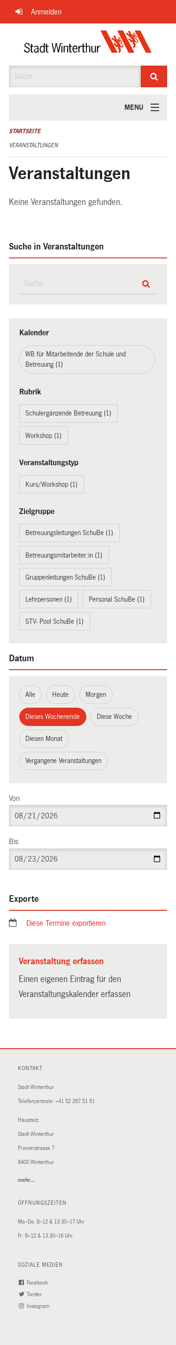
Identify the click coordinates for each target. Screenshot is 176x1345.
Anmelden (46, 12)
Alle (30, 694)
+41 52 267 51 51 (75, 1101)
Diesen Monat (43, 738)
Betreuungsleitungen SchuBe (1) (69, 532)
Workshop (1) (43, 435)
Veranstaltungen (33, 145)
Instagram (38, 1306)
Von (14, 798)
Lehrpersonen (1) (48, 599)
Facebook (38, 1283)
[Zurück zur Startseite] (88, 44)
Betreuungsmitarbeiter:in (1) (63, 555)
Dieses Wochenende (52, 716)
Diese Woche (114, 716)
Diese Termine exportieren (66, 923)
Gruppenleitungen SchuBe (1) (65, 577)
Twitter (35, 1295)
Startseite (24, 131)
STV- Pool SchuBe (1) (54, 621)
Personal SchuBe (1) (117, 599)
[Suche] (154, 76)
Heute (60, 694)
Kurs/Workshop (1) (51, 484)
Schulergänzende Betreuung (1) (68, 413)
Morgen (95, 694)
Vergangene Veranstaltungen (63, 760)
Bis (13, 842)
